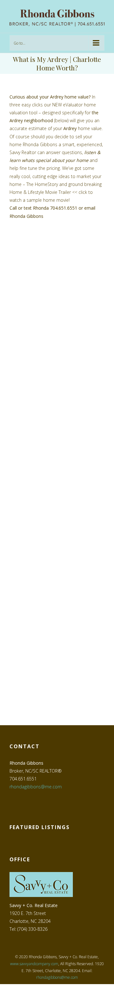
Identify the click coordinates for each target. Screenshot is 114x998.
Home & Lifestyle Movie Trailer (40, 192)
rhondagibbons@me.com (36, 787)
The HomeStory (42, 184)
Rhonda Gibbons (26, 216)
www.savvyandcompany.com (34, 963)
